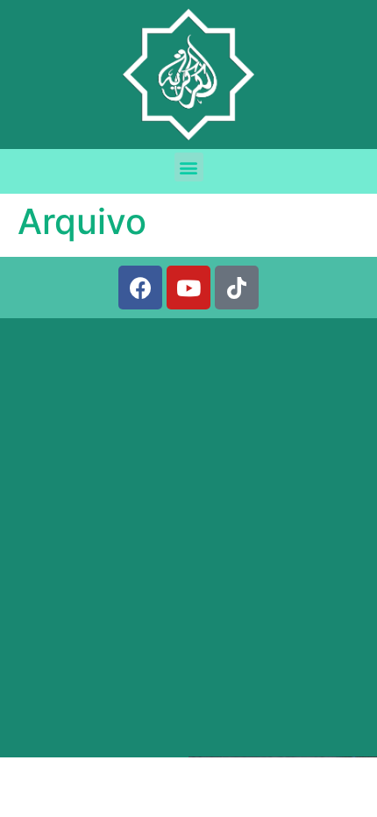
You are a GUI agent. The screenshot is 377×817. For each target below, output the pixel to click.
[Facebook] (140, 287)
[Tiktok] (237, 287)
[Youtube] (188, 287)
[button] (188, 167)
